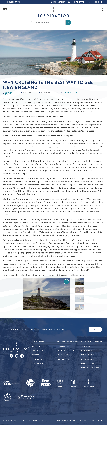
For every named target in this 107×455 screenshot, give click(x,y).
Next (87, 294)
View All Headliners (66, 351)
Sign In (97, 2)
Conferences (63, 346)
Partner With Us (39, 359)
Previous (73, 294)
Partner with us (80, 2)
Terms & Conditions (90, 367)
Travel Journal (88, 355)
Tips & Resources (88, 359)
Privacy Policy (83, 420)
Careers (35, 355)
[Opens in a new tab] (11, 383)
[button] (69, 2)
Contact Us (86, 346)
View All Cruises (64, 355)
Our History (37, 351)
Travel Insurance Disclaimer (66, 420)
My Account (86, 351)
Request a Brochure (59, 2)
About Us (36, 346)
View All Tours (63, 359)
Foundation (37, 363)
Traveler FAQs (87, 363)
